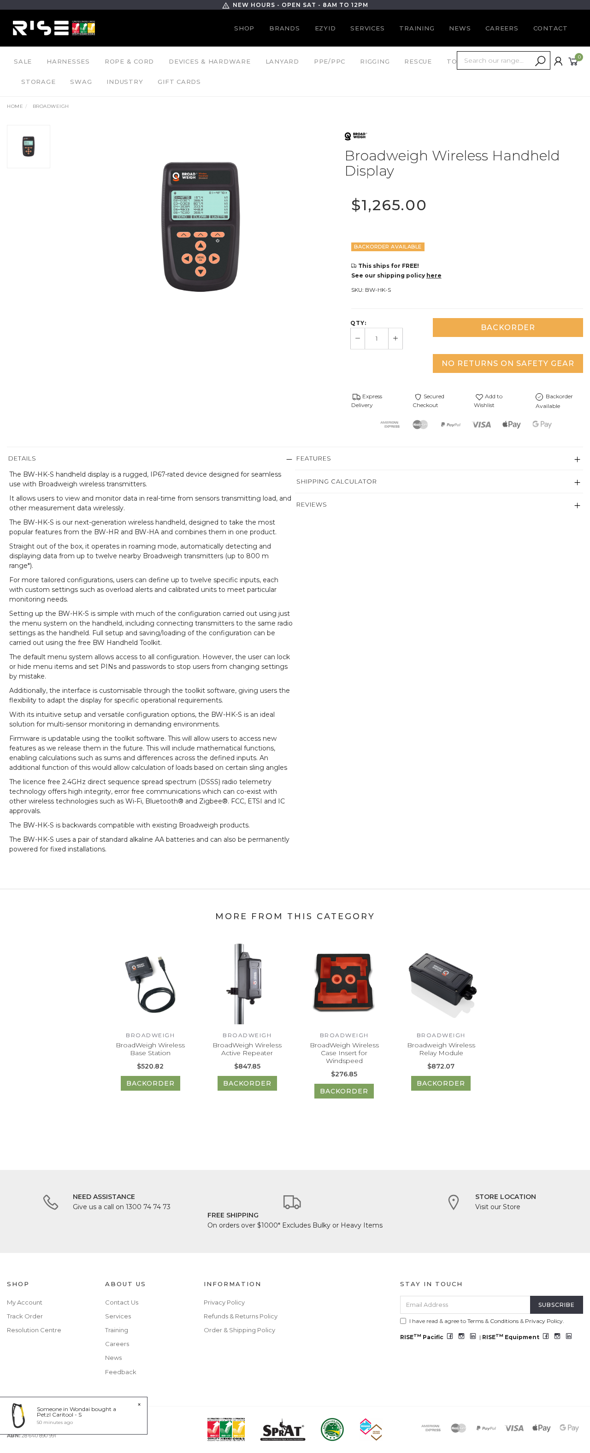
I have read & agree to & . (486, 1320)
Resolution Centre (34, 1330)
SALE (23, 61)
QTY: (358, 323)
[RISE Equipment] (54, 28)
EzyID (325, 28)
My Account (24, 1302)
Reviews (311, 504)
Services (367, 28)
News (460, 28)
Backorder (508, 327)
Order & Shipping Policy (239, 1330)
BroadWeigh (150, 1035)
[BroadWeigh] (355, 135)
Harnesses (68, 61)
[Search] (540, 61)
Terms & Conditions (493, 1320)
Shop (244, 28)
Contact (550, 28)
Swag (81, 81)
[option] (200, 227)
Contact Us (121, 1302)
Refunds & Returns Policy (240, 1316)
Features (313, 458)
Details (22, 458)
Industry (124, 81)
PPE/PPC (329, 61)
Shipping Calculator (336, 481)
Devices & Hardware (210, 61)
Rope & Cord (129, 61)
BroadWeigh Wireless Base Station (150, 1049)
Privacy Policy (224, 1302)
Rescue (418, 61)
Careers (501, 28)
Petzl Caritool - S (59, 1414)
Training (416, 28)
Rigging (374, 61)
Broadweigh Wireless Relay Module (441, 1049)
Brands (284, 28)
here (434, 275)
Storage (38, 81)
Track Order (25, 1316)
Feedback (120, 1372)
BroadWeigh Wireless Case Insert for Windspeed (344, 1053)
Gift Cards (179, 81)
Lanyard (282, 61)
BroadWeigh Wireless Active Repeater (247, 1049)
